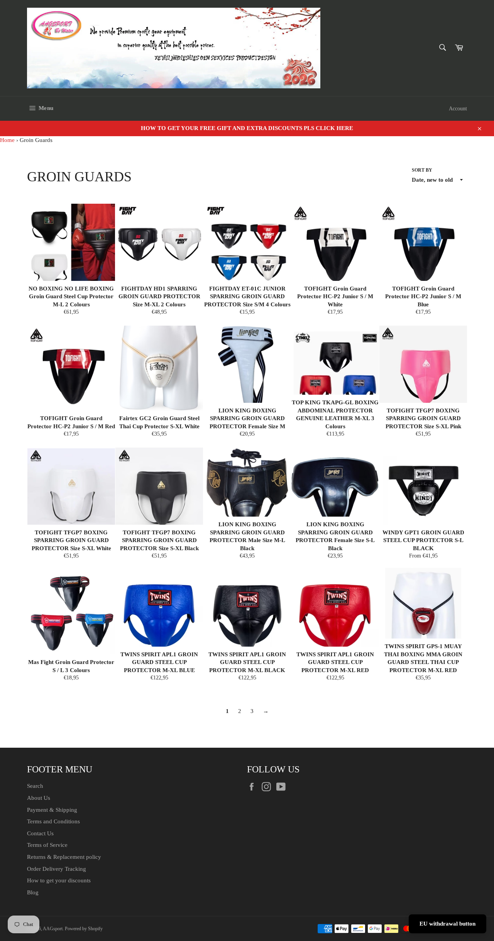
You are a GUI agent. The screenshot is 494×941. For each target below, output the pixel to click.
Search (35, 786)
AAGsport (53, 928)
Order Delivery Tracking (56, 869)
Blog (33, 892)
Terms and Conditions (53, 821)
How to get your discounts (59, 880)
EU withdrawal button (447, 924)
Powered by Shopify (84, 928)
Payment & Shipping (52, 810)
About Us (38, 798)
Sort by (422, 170)
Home (7, 140)
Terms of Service (47, 845)
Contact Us (40, 833)
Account (458, 109)
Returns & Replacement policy (64, 857)
